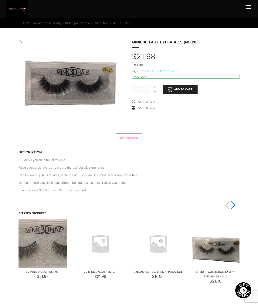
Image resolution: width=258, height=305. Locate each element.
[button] (248, 7)
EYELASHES (148, 71)
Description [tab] (129, 138)
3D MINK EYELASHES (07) (100, 271)
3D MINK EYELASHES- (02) (42, 271)
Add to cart (183, 89)
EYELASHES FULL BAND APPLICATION (158, 271)
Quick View (36, 267)
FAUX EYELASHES (169, 71)
